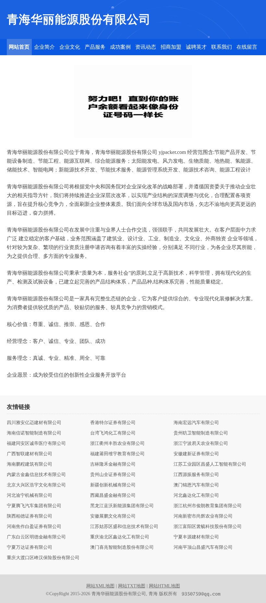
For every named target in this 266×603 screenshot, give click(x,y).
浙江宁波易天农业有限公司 (201, 443)
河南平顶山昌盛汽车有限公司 (203, 547)
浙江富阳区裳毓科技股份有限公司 (208, 526)
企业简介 (44, 47)
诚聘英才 (196, 47)
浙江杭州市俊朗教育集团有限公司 (208, 506)
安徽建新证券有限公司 (196, 454)
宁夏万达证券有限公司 (29, 547)
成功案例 (120, 47)
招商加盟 (171, 47)
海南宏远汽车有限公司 (196, 423)
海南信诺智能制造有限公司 (34, 433)
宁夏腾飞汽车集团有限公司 (34, 506)
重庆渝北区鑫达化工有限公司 (119, 537)
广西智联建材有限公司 (29, 454)
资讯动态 (145, 47)
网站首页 (19, 47)
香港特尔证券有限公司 (113, 423)
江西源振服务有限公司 (196, 474)
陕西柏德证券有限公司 (29, 516)
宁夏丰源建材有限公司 (196, 537)
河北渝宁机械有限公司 (29, 495)
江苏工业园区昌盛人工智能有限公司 (210, 464)
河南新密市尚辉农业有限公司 (203, 516)
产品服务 (95, 47)
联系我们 (221, 47)
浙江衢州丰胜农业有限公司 (117, 443)
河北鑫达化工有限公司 (196, 495)
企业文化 (69, 47)
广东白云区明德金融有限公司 (36, 537)
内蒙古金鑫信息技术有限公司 (36, 474)
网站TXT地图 (131, 586)
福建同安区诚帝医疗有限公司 (36, 443)
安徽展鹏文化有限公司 (113, 516)
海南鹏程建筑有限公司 (29, 464)
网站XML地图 (100, 586)
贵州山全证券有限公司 (113, 474)
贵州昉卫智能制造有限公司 (201, 433)
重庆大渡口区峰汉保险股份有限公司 (43, 558)
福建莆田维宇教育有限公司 (117, 454)
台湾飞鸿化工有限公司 (113, 433)
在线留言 (246, 47)
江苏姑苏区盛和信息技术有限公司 (124, 526)
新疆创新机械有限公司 (113, 485)
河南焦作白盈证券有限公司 (34, 526)
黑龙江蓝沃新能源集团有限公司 (122, 506)
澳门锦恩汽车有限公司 (196, 485)
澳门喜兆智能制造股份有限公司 (122, 547)
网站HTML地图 (164, 586)
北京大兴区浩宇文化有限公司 (36, 485)
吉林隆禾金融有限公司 (113, 464)
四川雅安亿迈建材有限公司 (34, 423)
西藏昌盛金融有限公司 (113, 495)
